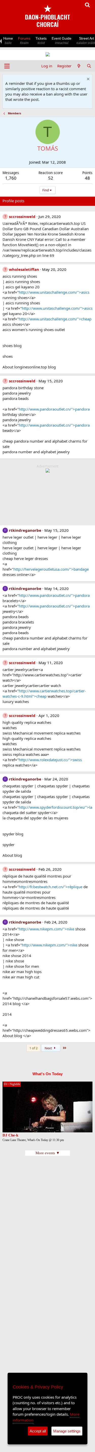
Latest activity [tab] (41, 200)
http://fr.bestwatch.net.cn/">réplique (50, 886)
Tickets (41, 40)
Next (49, 1048)
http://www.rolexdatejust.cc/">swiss (50, 759)
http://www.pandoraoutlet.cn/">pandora (54, 409)
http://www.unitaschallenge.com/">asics (54, 292)
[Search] (89, 66)
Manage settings (67, 1431)
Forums (24, 40)
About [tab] (83, 200)
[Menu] (7, 66)
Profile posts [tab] (13, 200)
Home (8, 40)
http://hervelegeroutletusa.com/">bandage (51, 569)
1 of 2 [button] (33, 1048)
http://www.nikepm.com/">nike (46, 928)
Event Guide (61, 40)
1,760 (10, 178)
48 (87, 178)
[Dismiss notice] (87, 79)
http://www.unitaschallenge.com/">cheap (55, 318)
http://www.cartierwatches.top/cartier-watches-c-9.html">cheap (44, 693)
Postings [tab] (65, 200)
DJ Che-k (10, 1135)
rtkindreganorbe (25, 530)
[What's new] (79, 66)
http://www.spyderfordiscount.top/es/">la (55, 807)
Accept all (38, 1431)
